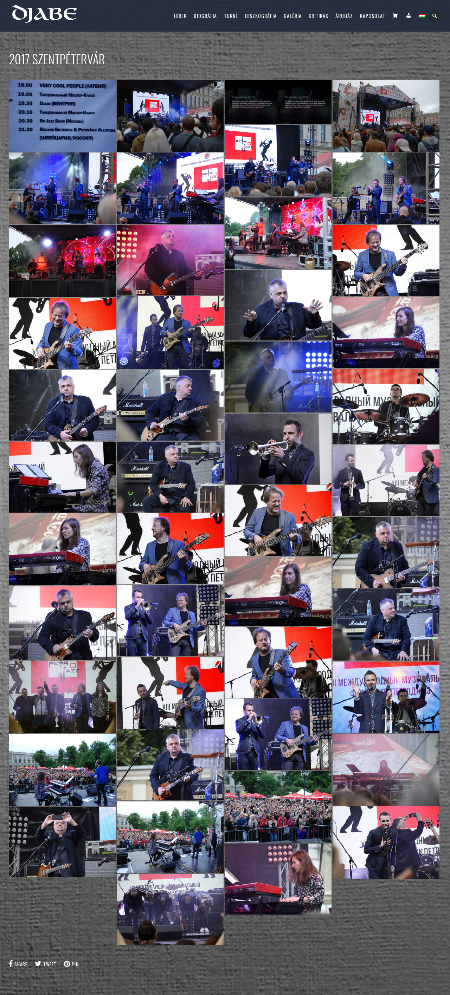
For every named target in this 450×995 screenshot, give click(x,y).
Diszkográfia (261, 15)
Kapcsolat (372, 15)
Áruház (344, 15)
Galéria (293, 15)
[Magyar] (422, 16)
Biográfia (205, 15)
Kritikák (318, 15)
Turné (231, 15)
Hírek (180, 15)
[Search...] (435, 16)
